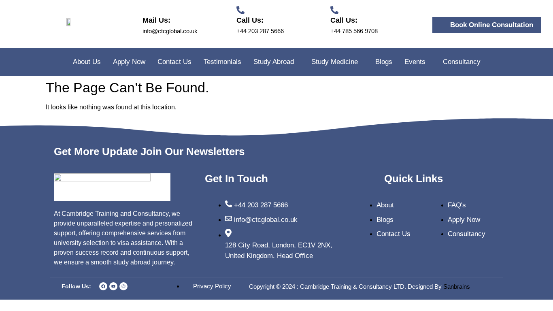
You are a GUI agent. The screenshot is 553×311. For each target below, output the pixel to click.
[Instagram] (123, 286)
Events (414, 62)
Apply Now (129, 62)
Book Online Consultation (491, 25)
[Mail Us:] (147, 10)
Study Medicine (334, 62)
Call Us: (250, 20)
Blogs (383, 62)
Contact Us (174, 62)
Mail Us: (156, 20)
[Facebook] (103, 286)
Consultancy (462, 62)
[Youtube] (113, 286)
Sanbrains (457, 286)
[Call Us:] (240, 10)
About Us (87, 62)
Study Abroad (273, 62)
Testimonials (222, 62)
